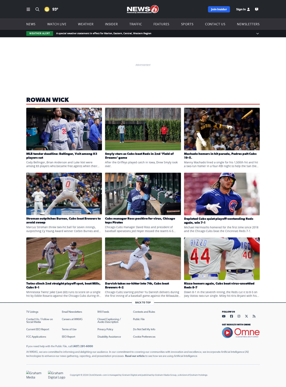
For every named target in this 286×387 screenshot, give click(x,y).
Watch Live (57, 24)
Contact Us (215, 24)
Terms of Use (69, 329)
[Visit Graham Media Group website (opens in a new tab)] (35, 375)
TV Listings (32, 312)
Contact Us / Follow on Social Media (39, 320)
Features (161, 24)
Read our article (135, 356)
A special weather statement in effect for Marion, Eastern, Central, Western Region (103, 33)
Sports (187, 24)
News (31, 24)
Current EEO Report (37, 329)
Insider (111, 24)
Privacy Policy (105, 329)
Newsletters (248, 24)
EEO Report (68, 336)
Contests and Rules (144, 312)
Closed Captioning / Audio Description (109, 320)
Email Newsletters (72, 312)
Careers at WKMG (72, 319)
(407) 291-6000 (83, 346)
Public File (139, 319)
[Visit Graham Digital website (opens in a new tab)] (57, 375)
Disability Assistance (109, 336)
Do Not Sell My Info (144, 329)
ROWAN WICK (47, 100)
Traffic (135, 24)
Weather (86, 24)
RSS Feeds (103, 312)
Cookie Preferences (144, 336)
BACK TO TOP (143, 302)
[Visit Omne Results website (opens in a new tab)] (241, 332)
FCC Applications (36, 336)
